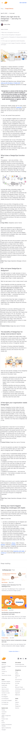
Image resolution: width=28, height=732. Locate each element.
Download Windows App (20, 666)
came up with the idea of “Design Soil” (10, 83)
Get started (23, 2)
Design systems (5, 691)
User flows (4, 687)
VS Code (17, 683)
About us (4, 664)
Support (3, 713)
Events (3, 722)
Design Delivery (9, 8)
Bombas (3, 544)
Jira (16, 677)
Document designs (6, 681)
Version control (5, 689)
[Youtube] (25, 658)
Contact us (4, 671)
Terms (3, 673)
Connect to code (6, 692)
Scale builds (4, 685)
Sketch (16, 673)
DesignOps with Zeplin (18, 551)
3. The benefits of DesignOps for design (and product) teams (14, 37)
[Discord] (20, 658)
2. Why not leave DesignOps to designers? (11, 34)
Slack (16, 685)
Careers (3, 669)
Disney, (13, 543)
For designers (5, 696)
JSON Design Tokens (20, 689)
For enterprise (5, 704)
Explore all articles (14, 651)
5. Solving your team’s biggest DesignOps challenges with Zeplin (13, 44)
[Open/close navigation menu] (2, 2)
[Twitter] (23, 658)
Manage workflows (6, 683)
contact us (3, 552)
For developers (5, 698)
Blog (2, 8)
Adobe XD (17, 675)
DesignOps (19, 107)
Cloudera (13, 544)
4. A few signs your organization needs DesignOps (13, 40)
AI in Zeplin (4, 694)
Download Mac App (19, 664)
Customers (4, 711)
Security (17, 708)
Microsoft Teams (19, 687)
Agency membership (6, 727)
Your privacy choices (6, 675)
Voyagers (4, 729)
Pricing (3, 709)
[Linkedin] (18, 658)
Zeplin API (17, 692)
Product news (5, 718)
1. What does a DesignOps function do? (10, 32)
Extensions (17, 691)
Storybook (17, 681)
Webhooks (17, 694)
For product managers (7, 700)
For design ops (5, 702)
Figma (16, 672)
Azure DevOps (18, 679)
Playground (17, 706)
